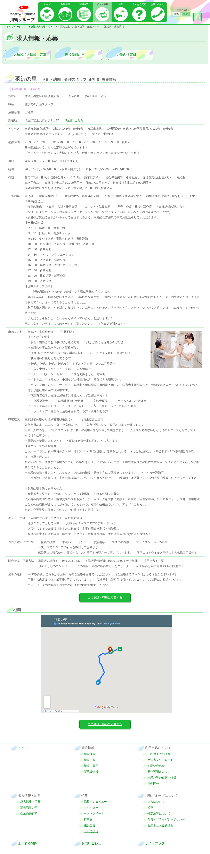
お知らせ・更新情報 (160, 825)
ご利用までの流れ (158, 753)
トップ (47, 4)
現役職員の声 (75, 55)
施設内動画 (91, 765)
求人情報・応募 (30, 801)
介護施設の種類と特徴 (161, 777)
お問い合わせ (157, 4)
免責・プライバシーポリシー (166, 819)
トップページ (14, 26)
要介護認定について (160, 771)
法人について (156, 801)
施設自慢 (89, 825)
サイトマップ (155, 843)
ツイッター (91, 807)
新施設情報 (91, 771)
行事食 (88, 819)
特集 (121, 4)
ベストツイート (94, 813)
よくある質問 (139, 4)
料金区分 (153, 783)
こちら (54, 323)
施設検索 (89, 753)
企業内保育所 (126, 55)
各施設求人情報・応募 (40, 26)
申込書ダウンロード (160, 759)
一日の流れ (91, 831)
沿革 (150, 807)
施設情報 (65, 4)
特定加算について (158, 813)
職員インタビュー (95, 801)
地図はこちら (74, 120)
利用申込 (83, 4)
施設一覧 (89, 759)
